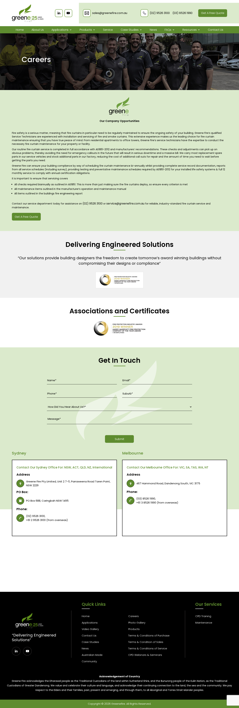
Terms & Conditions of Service (147, 648)
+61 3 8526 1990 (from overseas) (157, 502)
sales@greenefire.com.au (109, 13)
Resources (189, 29)
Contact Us (215, 29)
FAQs (168, 29)
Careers (133, 616)
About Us (37, 29)
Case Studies (130, 29)
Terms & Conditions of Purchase (149, 635)
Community (89, 661)
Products (86, 29)
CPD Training (203, 616)
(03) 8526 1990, (146, 498)
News (153, 29)
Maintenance (203, 622)
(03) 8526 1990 (182, 13)
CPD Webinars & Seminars (145, 655)
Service (108, 29)
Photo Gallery (136, 622)
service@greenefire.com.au (125, 204)
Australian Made (92, 655)
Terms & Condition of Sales (145, 642)
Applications (59, 29)
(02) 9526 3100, (35, 516)
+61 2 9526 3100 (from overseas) (47, 520)
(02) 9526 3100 (160, 13)
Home (20, 29)
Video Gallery (90, 629)
